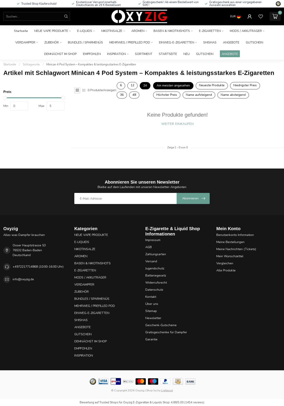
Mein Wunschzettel (229, 256)
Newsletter (153, 318)
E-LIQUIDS (84, 31)
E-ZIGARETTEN (210, 31)
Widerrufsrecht (156, 282)
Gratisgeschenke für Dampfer (166, 332)
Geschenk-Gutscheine (161, 325)
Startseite (21, 31)
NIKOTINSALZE (111, 31)
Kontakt (150, 297)
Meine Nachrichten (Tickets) (236, 249)
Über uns (151, 304)
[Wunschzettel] (260, 16)
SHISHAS (210, 42)
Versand (151, 261)
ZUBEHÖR (51, 42)
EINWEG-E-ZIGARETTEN (176, 42)
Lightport (167, 390)
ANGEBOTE (231, 42)
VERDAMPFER (25, 42)
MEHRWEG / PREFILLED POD (129, 42)
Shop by (151, 390)
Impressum (152, 240)
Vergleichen (224, 263)
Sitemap (151, 311)
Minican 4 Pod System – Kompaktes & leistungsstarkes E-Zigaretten (91, 65)
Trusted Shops (108, 402)
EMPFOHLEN (92, 54)
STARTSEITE (168, 54)
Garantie (151, 339)
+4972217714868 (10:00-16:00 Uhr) (38, 267)
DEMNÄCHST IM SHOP (60, 54)
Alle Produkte (226, 270)
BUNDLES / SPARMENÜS (85, 42)
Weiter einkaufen (177, 124)
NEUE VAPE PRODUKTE (51, 31)
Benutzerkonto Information (235, 235)
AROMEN (137, 31)
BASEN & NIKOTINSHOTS (172, 31)
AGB (148, 247)
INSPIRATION (116, 54)
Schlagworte (31, 65)
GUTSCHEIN (254, 42)
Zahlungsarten (155, 254)
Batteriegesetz (155, 275)
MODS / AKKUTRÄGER (246, 31)
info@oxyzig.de (23, 279)
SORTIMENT (143, 54)
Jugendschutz (154, 268)
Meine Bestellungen (230, 242)
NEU (186, 54)
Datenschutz (154, 290)
